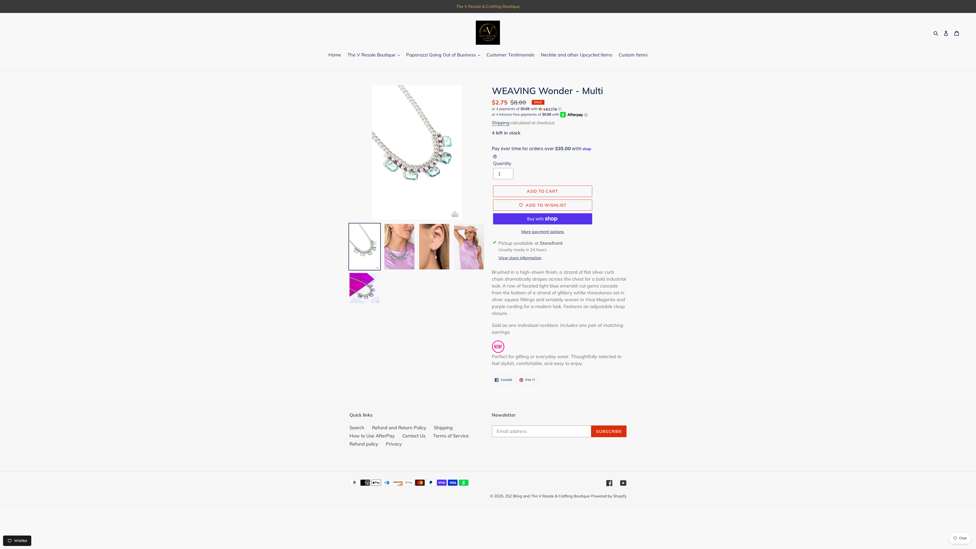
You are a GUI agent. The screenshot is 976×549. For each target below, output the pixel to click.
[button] (526, 108)
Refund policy (363, 444)
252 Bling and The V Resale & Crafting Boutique (547, 496)
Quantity (502, 163)
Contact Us (413, 436)
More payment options (542, 231)
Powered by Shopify (609, 496)
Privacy (394, 444)
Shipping (500, 122)
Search (356, 428)
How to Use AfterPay (372, 436)
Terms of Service (451, 436)
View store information (519, 257)
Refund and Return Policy (399, 428)
